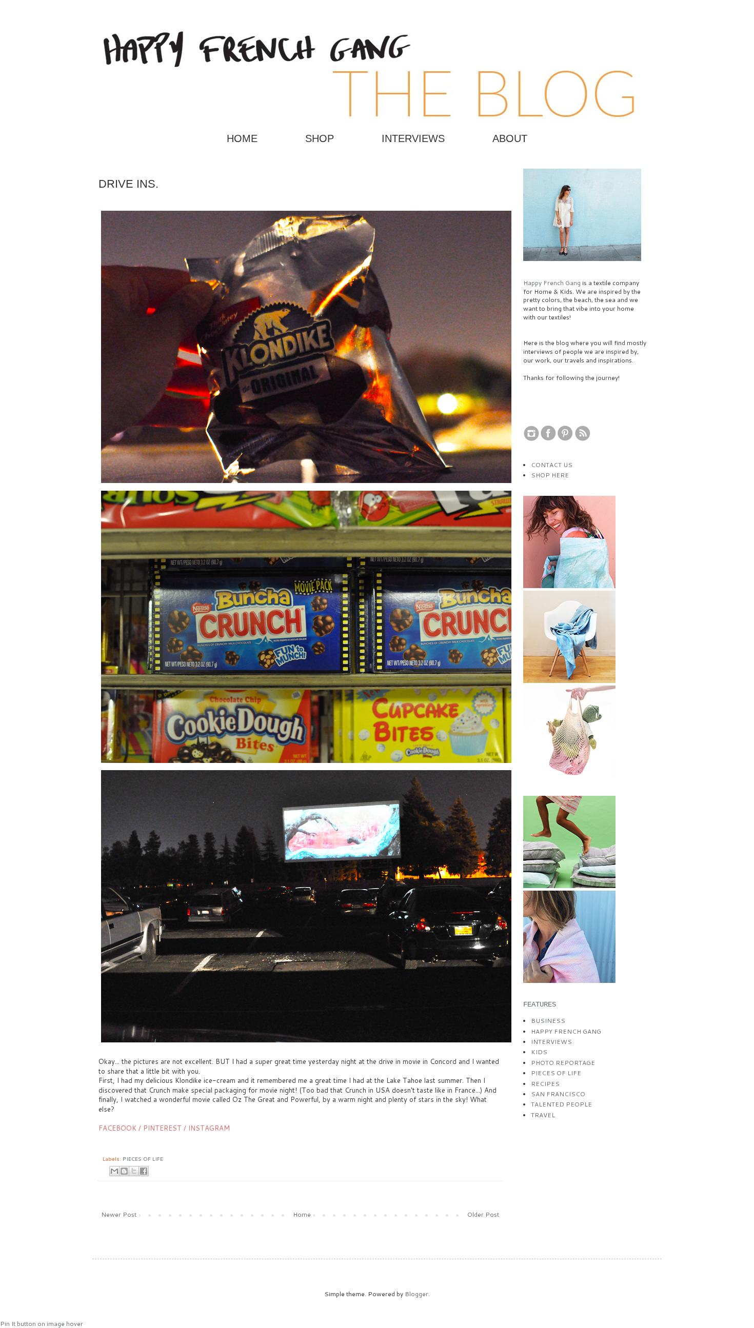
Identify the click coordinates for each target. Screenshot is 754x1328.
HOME (242, 138)
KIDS (539, 1052)
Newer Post (118, 1214)
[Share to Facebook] (143, 1171)
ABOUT (509, 138)
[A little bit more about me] (582, 258)
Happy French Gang (552, 282)
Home (302, 1214)
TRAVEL (543, 1115)
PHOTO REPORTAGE (563, 1062)
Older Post (483, 1214)
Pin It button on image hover (41, 1323)
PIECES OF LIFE (143, 1158)
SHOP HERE (550, 475)
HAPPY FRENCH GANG (566, 1031)
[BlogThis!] (124, 1171)
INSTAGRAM (209, 1128)
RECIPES (545, 1083)
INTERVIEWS (413, 138)
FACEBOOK (117, 1128)
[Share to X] (134, 1171)
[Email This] (114, 1171)
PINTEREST (162, 1128)
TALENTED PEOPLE (561, 1104)
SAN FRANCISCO (558, 1094)
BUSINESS (548, 1020)
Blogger (416, 1294)
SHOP (319, 138)
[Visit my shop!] (569, 585)
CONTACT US (551, 464)
